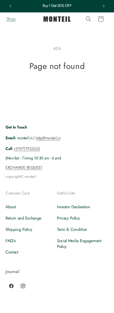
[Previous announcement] (10, 6)
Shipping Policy (19, 229)
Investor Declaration (73, 207)
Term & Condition (72, 229)
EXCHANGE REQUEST (24, 167)
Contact (12, 252)
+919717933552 (27, 148)
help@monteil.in (48, 138)
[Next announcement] (104, 6)
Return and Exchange (24, 218)
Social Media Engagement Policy (79, 244)
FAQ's (10, 241)
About (11, 207)
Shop (11, 19)
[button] (11, 19)
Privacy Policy (68, 218)
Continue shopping (57, 86)
